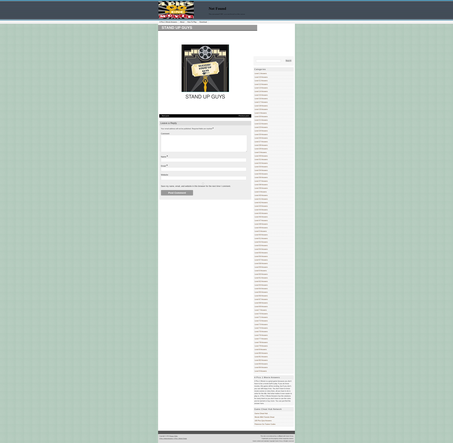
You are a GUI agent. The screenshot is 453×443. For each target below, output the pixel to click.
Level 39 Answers (261, 188)
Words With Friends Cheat (264, 417)
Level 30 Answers (261, 156)
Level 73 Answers (261, 324)
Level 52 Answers (261, 242)
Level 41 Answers (261, 199)
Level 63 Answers (261, 285)
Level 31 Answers (261, 159)
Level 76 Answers (261, 335)
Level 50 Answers (261, 235)
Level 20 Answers (261, 116)
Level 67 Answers (261, 299)
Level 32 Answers (261, 163)
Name (164, 157)
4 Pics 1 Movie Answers (168, 22)
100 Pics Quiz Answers (263, 421)
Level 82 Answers (261, 360)
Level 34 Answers (261, 170)
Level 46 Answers (261, 217)
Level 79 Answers (261, 346)
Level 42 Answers (261, 202)
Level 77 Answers (261, 339)
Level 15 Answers (261, 95)
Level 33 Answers (261, 167)
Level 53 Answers (261, 245)
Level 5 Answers (261, 231)
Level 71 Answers (261, 317)
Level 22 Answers (261, 124)
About (182, 22)
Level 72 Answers (261, 321)
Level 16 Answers (261, 98)
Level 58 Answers (261, 263)
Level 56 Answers (261, 256)
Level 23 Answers (261, 127)
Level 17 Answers (261, 102)
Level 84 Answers (261, 367)
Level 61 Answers (261, 278)
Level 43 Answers (261, 206)
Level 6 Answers (261, 271)
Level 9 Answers (261, 371)
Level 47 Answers (261, 220)
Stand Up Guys (177, 27)
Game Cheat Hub (261, 413)
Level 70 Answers (261, 314)
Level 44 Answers (261, 210)
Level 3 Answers (261, 152)
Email (164, 166)
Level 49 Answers (261, 228)
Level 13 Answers (261, 88)
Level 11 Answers (261, 81)
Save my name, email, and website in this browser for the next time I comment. (196, 186)
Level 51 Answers (261, 238)
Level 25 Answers (261, 134)
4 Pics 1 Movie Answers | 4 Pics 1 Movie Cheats (173, 438)
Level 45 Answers (261, 213)
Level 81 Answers (261, 357)
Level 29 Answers (261, 149)
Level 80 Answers (261, 353)
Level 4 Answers (261, 192)
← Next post (164, 116)
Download (203, 22)
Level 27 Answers (261, 142)
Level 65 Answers (261, 292)
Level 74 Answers (261, 328)
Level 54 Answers (261, 249)
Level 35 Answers (261, 174)
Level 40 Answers (261, 195)
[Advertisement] (204, 37)
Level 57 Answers (261, 260)
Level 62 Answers (261, 281)
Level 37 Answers (261, 181)
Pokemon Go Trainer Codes (265, 424)
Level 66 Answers (261, 296)
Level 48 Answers (261, 224)
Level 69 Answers (261, 306)
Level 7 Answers (261, 310)
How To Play (192, 22)
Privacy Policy (174, 436)
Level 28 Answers (261, 145)
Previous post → (245, 116)
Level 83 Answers (261, 364)
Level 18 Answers (261, 106)
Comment (165, 134)
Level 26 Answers (261, 138)
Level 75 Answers (261, 331)
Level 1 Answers (261, 73)
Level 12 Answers (261, 84)
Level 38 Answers (261, 185)
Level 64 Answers (261, 288)
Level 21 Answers (261, 120)
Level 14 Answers (261, 91)
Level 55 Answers (261, 253)
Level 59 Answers (261, 267)
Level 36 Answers (261, 177)
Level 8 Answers (261, 349)
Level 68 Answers (261, 303)
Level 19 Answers (261, 109)
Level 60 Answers (261, 274)
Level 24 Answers (261, 131)
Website (164, 175)
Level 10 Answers (261, 77)
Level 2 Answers (261, 113)
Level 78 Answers (261, 342)
